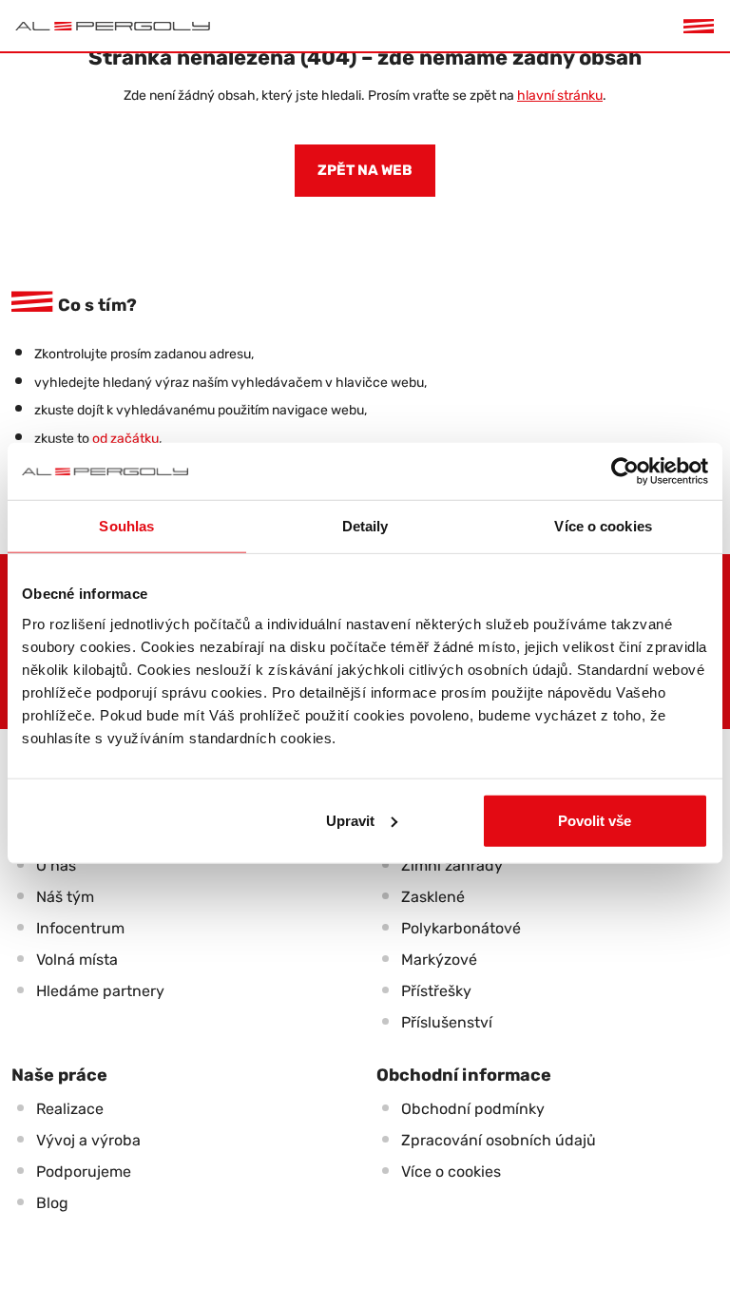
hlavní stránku (560, 95)
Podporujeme (83, 1171)
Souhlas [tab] (126, 526)
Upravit (350, 820)
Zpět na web (365, 170)
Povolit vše (594, 820)
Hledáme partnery (100, 991)
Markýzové (439, 960)
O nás (56, 865)
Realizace (70, 1109)
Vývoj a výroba (88, 1140)
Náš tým (65, 897)
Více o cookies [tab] (602, 526)
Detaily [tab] (365, 526)
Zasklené (433, 897)
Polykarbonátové (461, 928)
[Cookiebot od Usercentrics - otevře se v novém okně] (625, 471)
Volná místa (77, 960)
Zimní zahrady (452, 865)
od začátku (125, 439)
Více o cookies (451, 1171)
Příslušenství (446, 1022)
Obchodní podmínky (473, 1109)
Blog (52, 1203)
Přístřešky (436, 991)
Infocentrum (80, 928)
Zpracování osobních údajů (498, 1140)
